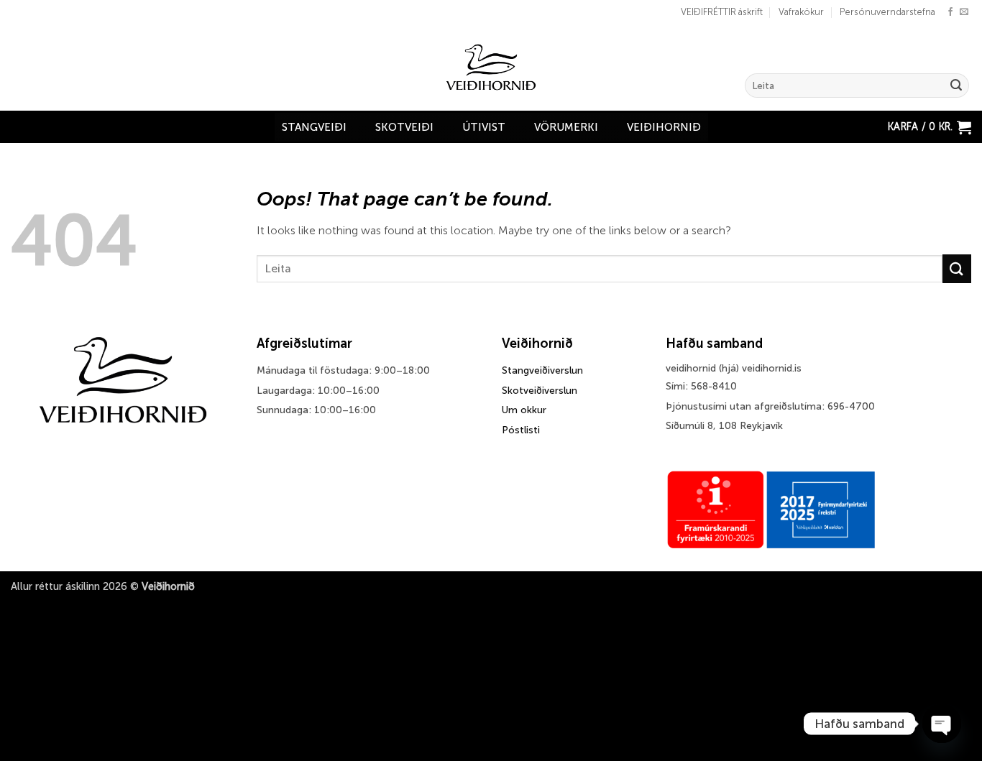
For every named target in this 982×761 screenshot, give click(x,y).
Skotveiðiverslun (539, 390)
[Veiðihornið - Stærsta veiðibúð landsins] (491, 67)
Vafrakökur (801, 11)
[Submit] (956, 85)
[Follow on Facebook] (950, 12)
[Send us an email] (964, 12)
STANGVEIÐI (314, 127)
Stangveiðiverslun (542, 370)
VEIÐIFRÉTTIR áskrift (722, 11)
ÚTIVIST (483, 127)
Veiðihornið (664, 127)
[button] (929, 127)
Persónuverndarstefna (887, 11)
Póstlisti (521, 430)
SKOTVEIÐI (404, 127)
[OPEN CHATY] (941, 723)
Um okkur (524, 410)
